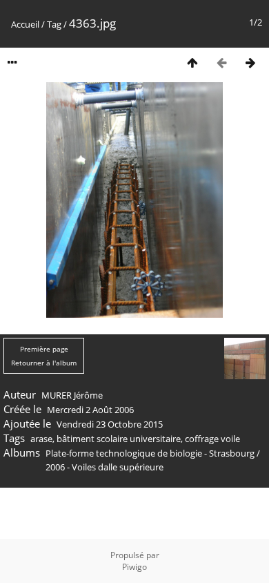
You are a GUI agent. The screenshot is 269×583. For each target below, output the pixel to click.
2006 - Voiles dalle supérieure (104, 467)
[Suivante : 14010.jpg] (250, 62)
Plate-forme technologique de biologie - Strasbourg (150, 453)
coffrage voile (212, 438)
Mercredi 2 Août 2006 (90, 409)
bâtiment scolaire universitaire (119, 438)
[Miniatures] (192, 62)
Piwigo (134, 567)
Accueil (25, 24)
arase (41, 438)
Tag (54, 24)
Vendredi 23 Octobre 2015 (110, 424)
